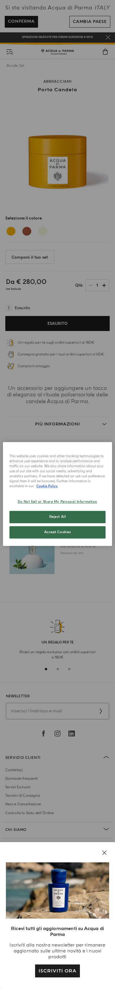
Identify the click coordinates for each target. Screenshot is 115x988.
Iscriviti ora (57, 971)
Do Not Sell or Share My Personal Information (57, 502)
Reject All (57, 517)
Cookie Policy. (47, 486)
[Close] (104, 852)
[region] (57, 494)
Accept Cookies (57, 532)
